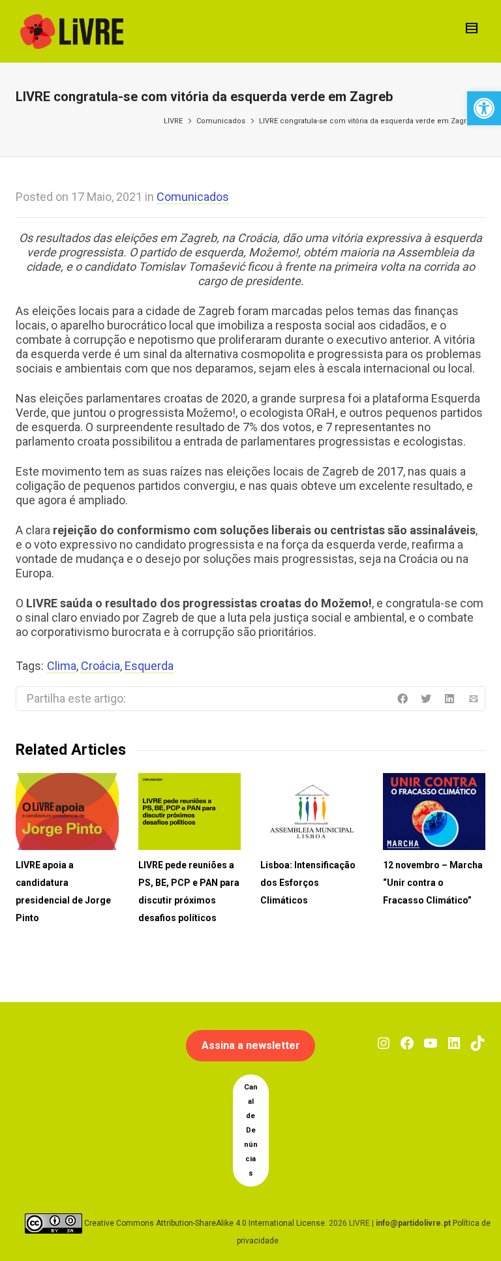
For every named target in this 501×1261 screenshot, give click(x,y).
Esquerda (149, 666)
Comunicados (220, 121)
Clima (61, 666)
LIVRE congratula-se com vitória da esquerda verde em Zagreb (367, 121)
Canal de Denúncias (251, 1130)
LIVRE (173, 121)
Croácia (100, 666)
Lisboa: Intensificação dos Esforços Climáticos (308, 882)
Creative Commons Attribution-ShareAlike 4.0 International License (204, 1223)
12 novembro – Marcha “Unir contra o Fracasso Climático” (433, 882)
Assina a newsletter (251, 1045)
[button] (484, 108)
